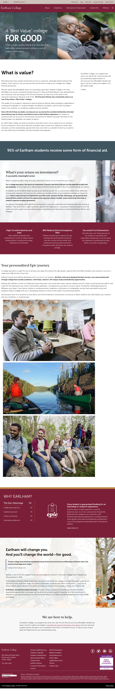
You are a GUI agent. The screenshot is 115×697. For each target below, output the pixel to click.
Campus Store (35, 660)
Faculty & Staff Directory (38, 650)
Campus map (53, 666)
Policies (51, 663)
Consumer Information (38, 666)
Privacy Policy (110, 686)
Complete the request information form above (63, 625)
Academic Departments (38, 655)
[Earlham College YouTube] (104, 651)
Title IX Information (55, 650)
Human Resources (55, 655)
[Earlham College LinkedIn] (110, 651)
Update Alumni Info (55, 660)
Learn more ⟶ (72, 528)
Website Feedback (55, 653)
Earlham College (10, 686)
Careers (32, 668)
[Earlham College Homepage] (11, 8)
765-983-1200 (7, 663)
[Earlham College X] (98, 651)
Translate (13, 677)
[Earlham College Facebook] (93, 651)
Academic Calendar (36, 653)
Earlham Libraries (36, 663)
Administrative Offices (37, 658)
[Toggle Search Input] (112, 8)
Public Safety (53, 658)
